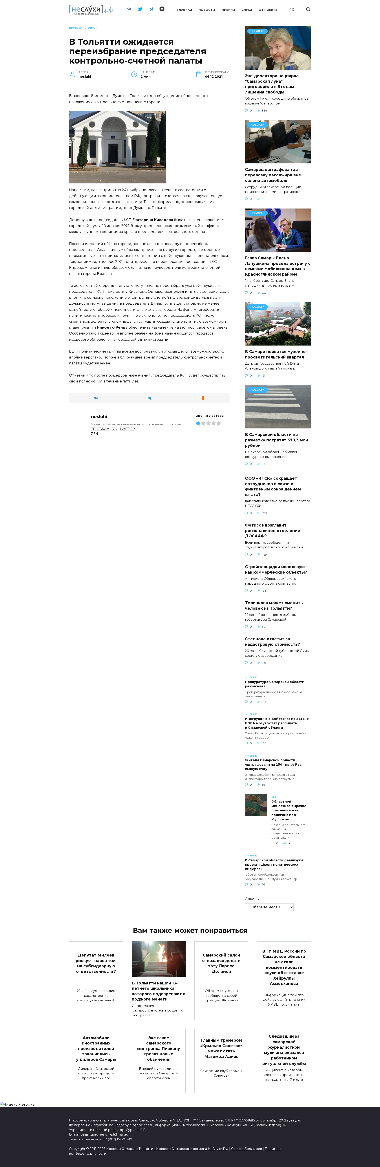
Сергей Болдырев (246, 1149)
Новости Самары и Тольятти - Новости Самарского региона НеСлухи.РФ (167, 1149)
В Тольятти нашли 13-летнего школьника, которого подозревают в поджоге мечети (158, 990)
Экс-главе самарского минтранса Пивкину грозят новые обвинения (158, 1048)
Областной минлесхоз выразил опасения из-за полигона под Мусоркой (288, 810)
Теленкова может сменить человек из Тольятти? (274, 605)
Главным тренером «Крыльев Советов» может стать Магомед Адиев (221, 1048)
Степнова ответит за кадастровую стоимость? (272, 642)
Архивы (252, 899)
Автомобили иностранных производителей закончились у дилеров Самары (96, 1048)
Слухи (246, 9)
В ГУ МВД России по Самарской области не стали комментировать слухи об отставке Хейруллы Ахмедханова (284, 967)
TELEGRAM (100, 429)
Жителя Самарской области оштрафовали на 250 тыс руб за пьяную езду (273, 764)
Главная (184, 9)
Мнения (228, 9)
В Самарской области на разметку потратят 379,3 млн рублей (276, 440)
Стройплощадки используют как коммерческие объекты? (276, 569)
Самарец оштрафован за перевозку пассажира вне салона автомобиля (273, 175)
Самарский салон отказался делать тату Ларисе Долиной (221, 963)
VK (114, 429)
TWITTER (127, 429)
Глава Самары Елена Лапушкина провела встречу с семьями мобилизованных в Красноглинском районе (278, 266)
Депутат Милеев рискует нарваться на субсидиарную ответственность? (96, 963)
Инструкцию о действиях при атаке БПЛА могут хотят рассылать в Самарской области (277, 723)
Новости (207, 9)
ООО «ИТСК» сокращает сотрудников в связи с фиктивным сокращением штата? (273, 486)
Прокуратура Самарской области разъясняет (274, 684)
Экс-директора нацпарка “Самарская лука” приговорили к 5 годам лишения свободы (272, 83)
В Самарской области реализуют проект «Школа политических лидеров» (274, 864)
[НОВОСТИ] (278, 67)
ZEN (94, 434)
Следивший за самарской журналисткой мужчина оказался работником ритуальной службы (284, 1050)
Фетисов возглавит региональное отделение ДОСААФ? (272, 530)
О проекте (268, 9)
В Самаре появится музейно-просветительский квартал (276, 354)
